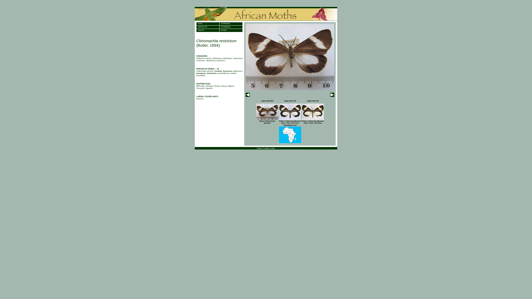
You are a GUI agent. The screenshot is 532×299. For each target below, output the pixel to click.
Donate (224, 30)
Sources (201, 30)
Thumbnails (225, 24)
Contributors (225, 27)
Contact (266, 148)
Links (273, 148)
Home (200, 24)
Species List (202, 27)
